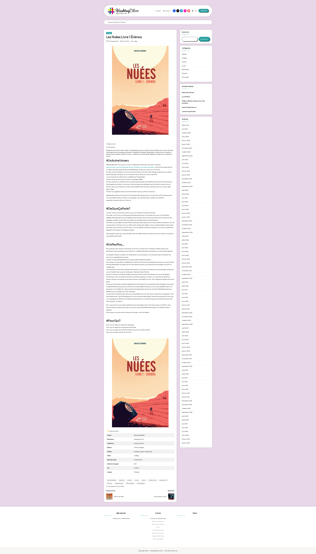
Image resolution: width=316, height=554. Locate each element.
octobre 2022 (186, 228)
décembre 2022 (187, 221)
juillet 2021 (185, 286)
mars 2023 (185, 209)
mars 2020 (185, 343)
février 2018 (186, 439)
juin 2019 (184, 378)
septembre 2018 (187, 412)
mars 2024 (185, 167)
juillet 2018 (185, 420)
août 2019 (185, 370)
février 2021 (186, 305)
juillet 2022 (185, 240)
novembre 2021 (187, 270)
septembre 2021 (187, 278)
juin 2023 (185, 198)
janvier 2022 (186, 263)
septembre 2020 (187, 324)
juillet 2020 (185, 332)
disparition (121, 480)
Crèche (184, 62)
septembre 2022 (187, 232)
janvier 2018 (186, 443)
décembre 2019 (187, 355)
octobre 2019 (186, 362)
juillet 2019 (185, 374)
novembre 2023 (187, 179)
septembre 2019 (187, 366)
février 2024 (186, 171)
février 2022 (186, 259)
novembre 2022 (187, 225)
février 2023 (186, 213)
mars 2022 (185, 255)
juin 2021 (184, 290)
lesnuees (109, 483)
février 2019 (186, 393)
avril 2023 (185, 205)
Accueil (110, 22)
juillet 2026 (185, 125)
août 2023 (185, 190)
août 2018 (185, 416)
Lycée (184, 66)
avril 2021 (185, 297)
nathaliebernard (119, 483)
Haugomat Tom (163, 480)
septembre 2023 (187, 186)
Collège (109, 33)
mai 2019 (185, 381)
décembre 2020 (187, 313)
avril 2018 (185, 431)
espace (144, 480)
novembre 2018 (187, 404)
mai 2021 (185, 293)
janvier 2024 (186, 175)
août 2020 (185, 328)
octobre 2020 (186, 320)
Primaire (184, 73)
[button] (203, 10)
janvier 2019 (186, 397)
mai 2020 (185, 335)
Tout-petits (185, 77)
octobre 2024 (186, 152)
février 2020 (186, 347)
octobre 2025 (186, 133)
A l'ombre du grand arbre (158, 518)
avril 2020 (185, 339)
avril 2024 (185, 163)
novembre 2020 (187, 316)
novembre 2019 (187, 358)
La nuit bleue (186, 96)
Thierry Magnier (130, 483)
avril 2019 (185, 385)
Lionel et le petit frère (189, 111)
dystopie (129, 480)
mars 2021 (185, 301)
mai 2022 (185, 247)
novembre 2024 (187, 148)
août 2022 (185, 236)
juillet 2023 (185, 194)
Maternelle (185, 69)
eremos (137, 480)
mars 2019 (185, 389)
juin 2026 (185, 129)
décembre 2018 (187, 401)
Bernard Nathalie (111, 480)
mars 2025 (185, 136)
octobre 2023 (186, 182)
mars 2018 (185, 435)
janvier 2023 (186, 217)
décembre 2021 (187, 267)
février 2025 (186, 140)
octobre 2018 (186, 408)
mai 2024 (185, 159)
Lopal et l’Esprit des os (189, 107)
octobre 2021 (186, 274)
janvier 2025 (186, 144)
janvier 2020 (186, 351)
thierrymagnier (141, 483)
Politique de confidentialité (121, 518)
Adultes (184, 54)
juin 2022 (185, 244)
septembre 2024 (187, 156)
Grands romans (152, 480)
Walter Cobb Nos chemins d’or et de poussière (193, 102)
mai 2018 (185, 427)
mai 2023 (185, 202)
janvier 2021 (186, 309)
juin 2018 (184, 424)
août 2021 (185, 282)
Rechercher (185, 32)
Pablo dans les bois (188, 92)
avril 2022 (185, 251)
